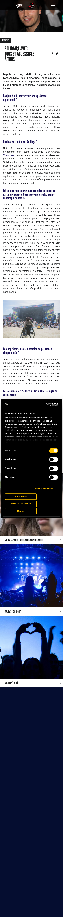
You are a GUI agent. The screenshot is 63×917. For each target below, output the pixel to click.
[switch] (53, 459)
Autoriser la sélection (21, 504)
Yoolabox (8, 155)
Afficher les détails (44, 489)
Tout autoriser (20, 496)
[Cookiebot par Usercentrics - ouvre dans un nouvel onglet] (44, 404)
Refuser (20, 511)
